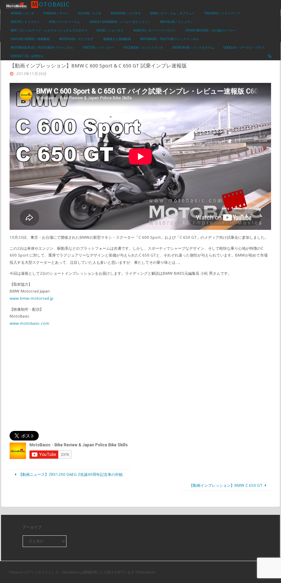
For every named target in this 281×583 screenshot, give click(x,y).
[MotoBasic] (16, 4)
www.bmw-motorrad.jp (31, 298)
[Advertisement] (140, 379)
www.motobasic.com (29, 323)
